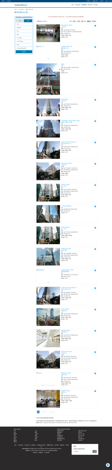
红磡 (36, 435)
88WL (63, 64)
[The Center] (48, 107)
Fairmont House (66, 248)
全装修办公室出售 (41, 445)
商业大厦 (90, 4)
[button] (59, 33)
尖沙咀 (36, 437)
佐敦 (36, 438)
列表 (94, 21)
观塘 (36, 432)
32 (51, 412)
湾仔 (15, 435)
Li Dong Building (66, 206)
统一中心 (64, 186)
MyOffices (89, 1)
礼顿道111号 (60, 435)
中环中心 (64, 101)
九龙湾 (36, 433)
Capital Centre (65, 390)
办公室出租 (77, 4)
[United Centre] (48, 192)
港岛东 (15, 441)
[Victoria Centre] (48, 338)
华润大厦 (80, 440)
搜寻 (24, 51)
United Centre (65, 184)
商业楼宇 (9, 1)
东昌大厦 (64, 250)
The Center (64, 99)
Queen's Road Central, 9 (68, 142)
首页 (72, 4)
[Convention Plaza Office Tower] (48, 128)
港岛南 (15, 437)
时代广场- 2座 (81, 435)
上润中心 (64, 27)
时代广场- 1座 (81, 433)
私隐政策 (41, 452)
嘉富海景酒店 (65, 271)
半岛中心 (64, 165)
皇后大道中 (59, 440)
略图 (89, 21)
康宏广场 (80, 437)
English (106, 1)
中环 (15, 430)
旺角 (36, 440)
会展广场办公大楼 (66, 122)
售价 (74, 21)
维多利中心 (64, 332)
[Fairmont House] (48, 256)
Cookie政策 (46, 452)
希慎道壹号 (59, 432)
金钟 (15, 432)
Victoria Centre (65, 330)
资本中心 (64, 392)
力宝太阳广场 (81, 438)
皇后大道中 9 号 (66, 143)
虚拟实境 (33, 445)
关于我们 (95, 4)
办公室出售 (84, 4)
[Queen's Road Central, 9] (48, 150)
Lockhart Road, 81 (66, 46)
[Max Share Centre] (48, 33)
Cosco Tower (65, 309)
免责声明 (35, 452)
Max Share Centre (66, 25)
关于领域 (56, 445)
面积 (79, 21)
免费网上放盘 (95, 1)
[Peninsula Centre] (48, 171)
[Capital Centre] (48, 398)
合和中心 (80, 432)
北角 (15, 438)
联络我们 (62, 445)
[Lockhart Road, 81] (40, 46)
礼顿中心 (59, 433)
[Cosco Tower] (48, 317)
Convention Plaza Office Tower (70, 120)
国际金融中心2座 (61, 438)
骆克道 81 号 (65, 48)
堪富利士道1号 (60, 430)
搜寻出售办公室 (29, 9)
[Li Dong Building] (48, 213)
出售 (28, 20)
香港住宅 (3, 1)
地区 (82, 21)
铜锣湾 (15, 433)
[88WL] (48, 79)
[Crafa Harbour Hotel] (40, 270)
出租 (20, 20)
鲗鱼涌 (15, 440)
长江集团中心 (60, 437)
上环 (36, 430)
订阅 (95, 451)
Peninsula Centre (66, 163)
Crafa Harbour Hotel (67, 270)
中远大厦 (64, 310)
